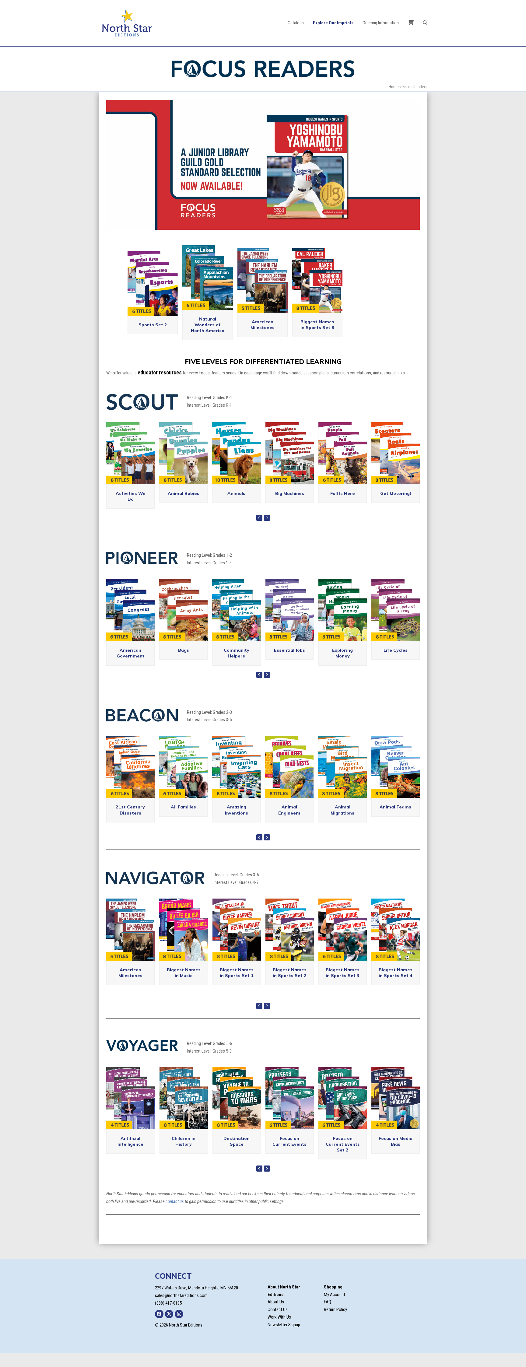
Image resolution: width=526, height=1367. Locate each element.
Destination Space (236, 1155)
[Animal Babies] (183, 467)
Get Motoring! (395, 507)
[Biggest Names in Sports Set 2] (289, 943)
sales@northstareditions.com (181, 1309)
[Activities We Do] (130, 467)
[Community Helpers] (236, 623)
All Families (183, 821)
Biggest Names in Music (184, 986)
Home (394, 86)
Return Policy (335, 1323)
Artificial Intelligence (130, 1155)
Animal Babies (183, 507)
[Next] (267, 532)
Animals (236, 507)
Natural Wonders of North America (207, 339)
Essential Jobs (289, 664)
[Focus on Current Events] (289, 1112)
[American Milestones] (130, 943)
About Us (276, 1316)
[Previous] (259, 532)
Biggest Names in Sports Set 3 (342, 986)
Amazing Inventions (236, 824)
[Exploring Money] (342, 623)
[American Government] (130, 623)
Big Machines (289, 507)
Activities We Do (131, 510)
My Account (334, 1308)
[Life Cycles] (395, 623)
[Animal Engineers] (289, 780)
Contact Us (278, 1323)
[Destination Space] (236, 1112)
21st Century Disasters (130, 824)
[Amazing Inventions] (236, 780)
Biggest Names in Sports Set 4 (395, 986)
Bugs (183, 664)
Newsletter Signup (284, 1338)
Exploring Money (342, 667)
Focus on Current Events (289, 1155)
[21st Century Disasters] (130, 780)
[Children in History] (184, 1112)
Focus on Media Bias (395, 1155)
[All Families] (183, 780)
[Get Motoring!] (395, 467)
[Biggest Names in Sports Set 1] (236, 943)
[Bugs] (183, 623)
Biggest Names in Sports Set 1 (237, 986)
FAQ (327, 1316)
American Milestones (263, 339)
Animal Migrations (342, 824)
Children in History (183, 1155)
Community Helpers (236, 667)
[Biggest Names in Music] (183, 943)
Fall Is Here (342, 507)
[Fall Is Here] (342, 467)
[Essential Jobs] (289, 623)
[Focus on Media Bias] (395, 1112)
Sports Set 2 (153, 339)
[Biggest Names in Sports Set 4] (395, 943)
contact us (175, 1215)
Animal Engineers (289, 824)
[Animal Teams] (395, 780)
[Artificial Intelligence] (130, 1112)
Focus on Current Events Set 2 (343, 1158)
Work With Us (279, 1331)
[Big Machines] (289, 467)
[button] (425, 22)
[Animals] (236, 467)
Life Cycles (396, 664)
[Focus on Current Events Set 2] (342, 1112)
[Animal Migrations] (342, 780)
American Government (131, 667)
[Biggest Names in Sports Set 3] (342, 943)
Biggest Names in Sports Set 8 (317, 339)
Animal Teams (395, 821)
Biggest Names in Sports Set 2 (290, 986)
